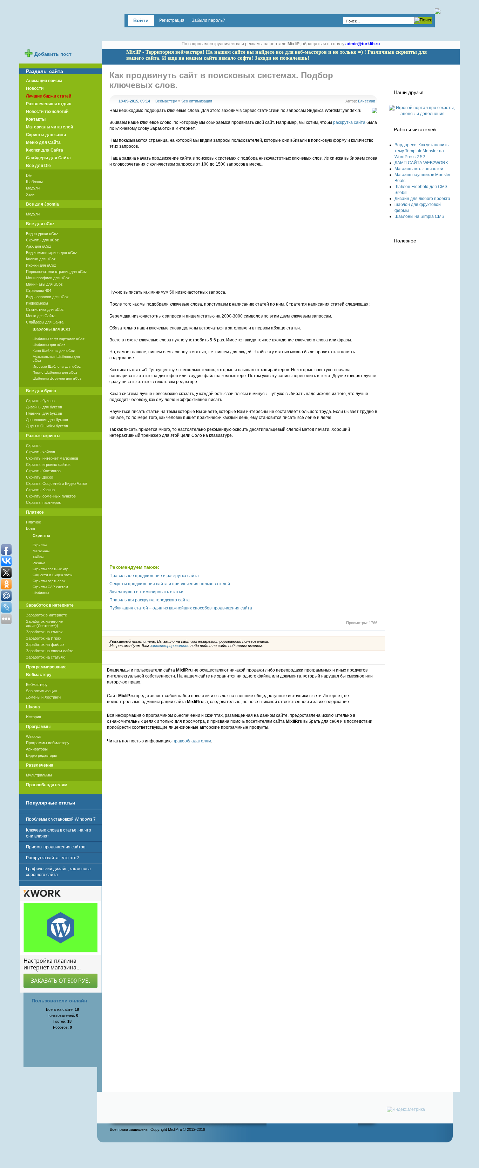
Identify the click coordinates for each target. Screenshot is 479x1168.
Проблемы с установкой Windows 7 (61, 819)
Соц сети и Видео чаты (52, 575)
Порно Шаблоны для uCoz (55, 372)
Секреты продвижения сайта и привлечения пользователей (169, 583)
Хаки (30, 194)
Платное (33, 522)
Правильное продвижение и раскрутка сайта (154, 575)
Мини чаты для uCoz (44, 284)
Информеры (37, 303)
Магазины (41, 551)
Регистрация (171, 20)
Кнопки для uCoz (41, 259)
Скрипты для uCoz (42, 240)
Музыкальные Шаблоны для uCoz (56, 358)
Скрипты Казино (40, 490)
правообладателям (192, 741)
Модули (33, 188)
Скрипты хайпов (40, 452)
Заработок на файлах (45, 644)
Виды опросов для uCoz (47, 297)
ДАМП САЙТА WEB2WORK (421, 162)
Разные (39, 563)
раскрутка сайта (349, 122)
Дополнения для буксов (47, 420)
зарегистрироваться (169, 645)
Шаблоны (34, 182)
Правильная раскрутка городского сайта (149, 600)
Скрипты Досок (39, 477)
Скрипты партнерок (43, 502)
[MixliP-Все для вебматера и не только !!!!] (64, 26)
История (33, 717)
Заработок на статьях (45, 657)
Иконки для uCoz (41, 265)
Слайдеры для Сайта (44, 322)
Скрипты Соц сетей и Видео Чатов (56, 483)
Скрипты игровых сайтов (48, 464)
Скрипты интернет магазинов (52, 458)
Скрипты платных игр (50, 569)
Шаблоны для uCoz (49, 345)
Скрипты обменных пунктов (51, 496)
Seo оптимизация (196, 101)
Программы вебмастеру (47, 743)
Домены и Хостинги (43, 697)
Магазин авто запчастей (418, 168)
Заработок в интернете (46, 615)
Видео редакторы (41, 755)
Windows (33, 736)
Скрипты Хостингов (43, 471)
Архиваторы (37, 749)
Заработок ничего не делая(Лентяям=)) (44, 623)
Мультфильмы (39, 775)
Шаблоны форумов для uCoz (57, 378)
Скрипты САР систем (50, 587)
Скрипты (33, 445)
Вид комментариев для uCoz (51, 253)
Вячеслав (366, 101)
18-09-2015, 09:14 (134, 101)
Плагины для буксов (44, 413)
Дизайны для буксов (44, 407)
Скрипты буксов (40, 401)
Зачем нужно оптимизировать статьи (146, 591)
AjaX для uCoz (38, 246)
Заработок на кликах (44, 632)
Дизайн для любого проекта (422, 198)
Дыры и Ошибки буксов (47, 426)
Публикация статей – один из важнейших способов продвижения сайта (180, 608)
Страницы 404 (38, 290)
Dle (29, 175)
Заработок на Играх (43, 638)
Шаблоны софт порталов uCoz (59, 339)
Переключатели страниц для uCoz (56, 271)
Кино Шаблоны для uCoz (54, 351)
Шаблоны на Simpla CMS (419, 216)
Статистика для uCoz (45, 309)
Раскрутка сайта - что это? (52, 857)
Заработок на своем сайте (49, 651)
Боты (30, 528)
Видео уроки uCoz (42, 234)
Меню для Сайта (40, 316)
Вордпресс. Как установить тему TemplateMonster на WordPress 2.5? (421, 150)
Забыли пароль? (208, 20)
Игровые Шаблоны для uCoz (57, 366)
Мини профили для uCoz (48, 278)
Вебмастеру (166, 101)
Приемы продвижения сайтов (55, 847)
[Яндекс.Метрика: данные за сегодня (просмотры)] (406, 1110)
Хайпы (38, 557)
